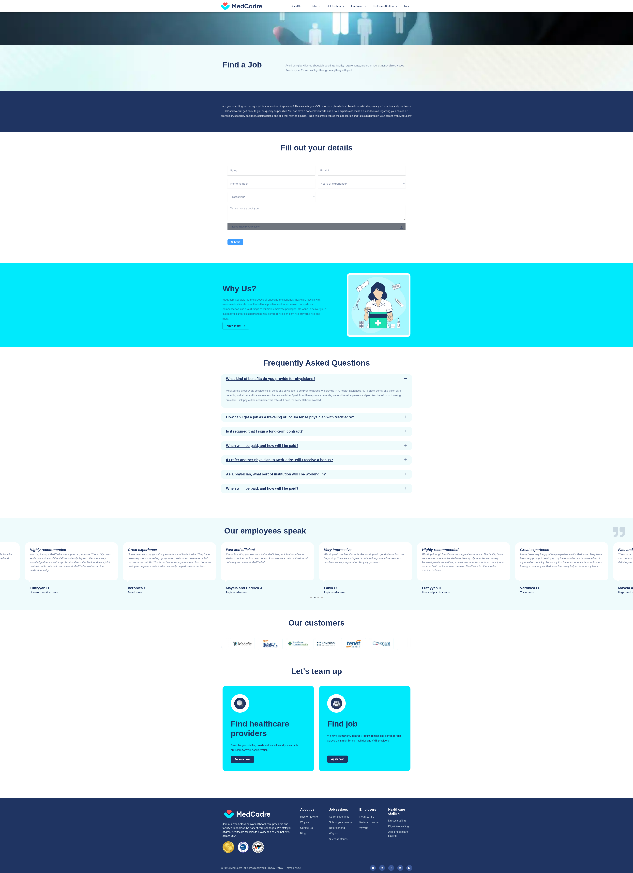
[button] (316, 378)
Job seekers (338, 809)
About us (307, 809)
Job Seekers (334, 6)
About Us (296, 6)
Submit (235, 242)
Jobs (314, 6)
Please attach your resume (245, 226)
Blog (406, 6)
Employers (356, 6)
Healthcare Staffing (383, 6)
